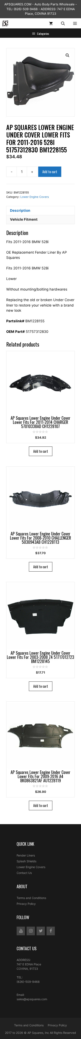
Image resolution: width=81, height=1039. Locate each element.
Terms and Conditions (31, 898)
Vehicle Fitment (24, 219)
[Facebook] (51, 931)
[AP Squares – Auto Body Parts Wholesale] (5, 23)
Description (20, 210)
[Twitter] (41, 931)
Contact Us (24, 873)
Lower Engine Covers (34, 196)
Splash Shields (26, 861)
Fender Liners (26, 855)
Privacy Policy (26, 903)
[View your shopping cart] (51, 23)
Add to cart (49, 171)
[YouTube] (21, 931)
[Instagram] (31, 931)
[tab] (40, 210)
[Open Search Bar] (63, 23)
